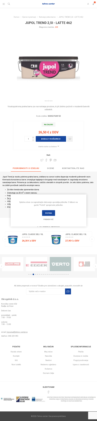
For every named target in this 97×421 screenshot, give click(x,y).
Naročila (48, 356)
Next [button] (91, 239)
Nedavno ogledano (48, 364)
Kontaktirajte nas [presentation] (73, 168)
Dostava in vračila (81, 356)
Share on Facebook (46, 160)
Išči (16, 360)
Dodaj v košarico (50, 139)
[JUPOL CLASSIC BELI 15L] (56, 239)
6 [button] (39, 274)
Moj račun (48, 352)
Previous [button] (5, 239)
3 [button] (33, 274)
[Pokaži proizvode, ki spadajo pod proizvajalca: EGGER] (36, 264)
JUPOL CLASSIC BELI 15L (76, 234)
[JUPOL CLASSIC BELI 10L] (12, 239)
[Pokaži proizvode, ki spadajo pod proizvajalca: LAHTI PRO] (12, 264)
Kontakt (16, 356)
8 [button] (43, 274)
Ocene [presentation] (50, 168)
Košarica (48, 369)
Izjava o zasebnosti (81, 364)
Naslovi (48, 360)
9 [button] (45, 274)
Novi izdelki (16, 364)
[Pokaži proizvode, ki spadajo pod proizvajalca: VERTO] (60, 264)
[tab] (26, 168)
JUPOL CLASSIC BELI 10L (32, 234)
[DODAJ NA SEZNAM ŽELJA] (70, 139)
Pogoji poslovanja (81, 360)
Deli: (49, 155)
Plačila (80, 352)
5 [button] (37, 274)
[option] (26, 239)
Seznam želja (48, 373)
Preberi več (48, 219)
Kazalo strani (16, 352)
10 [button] (47, 274)
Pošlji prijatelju (55, 160)
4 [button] (35, 274)
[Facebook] (48, 392)
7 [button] (41, 274)
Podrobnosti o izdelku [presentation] (26, 168)
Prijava (68, 291)
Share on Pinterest (50, 160)
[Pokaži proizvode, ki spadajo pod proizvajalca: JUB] (84, 264)
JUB (56, 27)
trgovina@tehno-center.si (17, 332)
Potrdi (48, 213)
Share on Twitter (42, 160)
